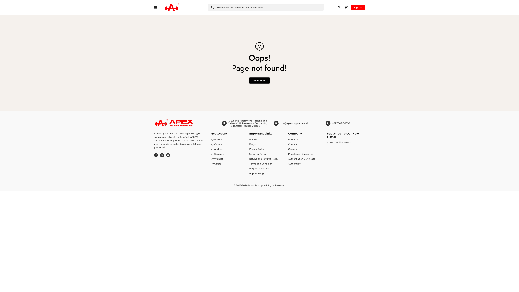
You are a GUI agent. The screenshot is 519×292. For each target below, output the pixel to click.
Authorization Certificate (301, 159)
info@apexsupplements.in (294, 123)
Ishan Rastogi (255, 185)
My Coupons (217, 154)
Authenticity (294, 163)
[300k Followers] (156, 155)
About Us (293, 139)
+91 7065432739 (341, 123)
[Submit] (213, 7)
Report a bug (256, 173)
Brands (253, 139)
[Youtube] (168, 155)
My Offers (215, 163)
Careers (292, 149)
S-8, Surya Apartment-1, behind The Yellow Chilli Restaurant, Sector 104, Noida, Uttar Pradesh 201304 (248, 123)
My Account (216, 139)
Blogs (252, 144)
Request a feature (259, 168)
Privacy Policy (256, 149)
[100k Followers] (162, 155)
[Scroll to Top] (514, 277)
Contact (292, 144)
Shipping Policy (257, 154)
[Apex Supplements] (171, 7)
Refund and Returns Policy (263, 159)
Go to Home (259, 80)
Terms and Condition (260, 163)
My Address (216, 149)
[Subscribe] (363, 143)
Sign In (358, 7)
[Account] (339, 7)
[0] (346, 7)
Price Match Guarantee (300, 154)
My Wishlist (216, 159)
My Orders (216, 144)
